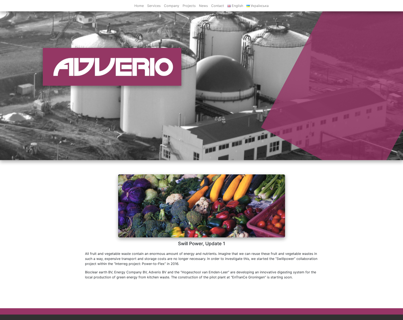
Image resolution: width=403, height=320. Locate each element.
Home (139, 6)
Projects (189, 6)
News (203, 6)
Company (171, 6)
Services (154, 6)
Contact (217, 6)
